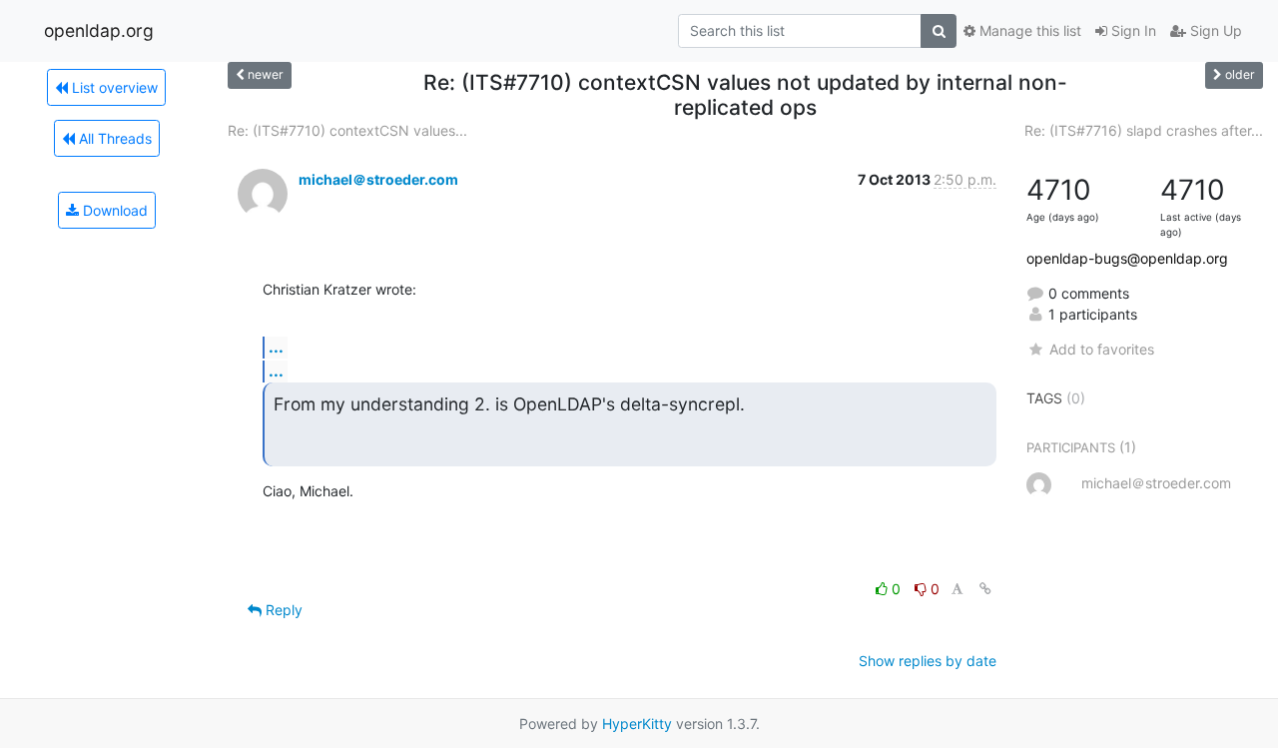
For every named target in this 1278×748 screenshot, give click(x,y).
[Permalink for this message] (985, 588)
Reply (282, 609)
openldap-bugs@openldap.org (1127, 258)
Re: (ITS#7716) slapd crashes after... (1143, 130)
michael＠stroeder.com (378, 179)
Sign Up (1214, 30)
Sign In (1131, 30)
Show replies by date (927, 660)
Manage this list (1028, 30)
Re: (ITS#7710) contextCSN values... (347, 130)
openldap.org (99, 30)
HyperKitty (637, 723)
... (276, 347)
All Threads (113, 138)
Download (113, 210)
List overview (113, 87)
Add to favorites (1101, 349)
